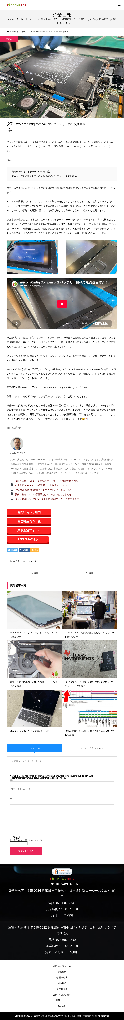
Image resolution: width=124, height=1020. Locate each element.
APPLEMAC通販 (27, 539)
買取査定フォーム (29, 530)
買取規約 (62, 971)
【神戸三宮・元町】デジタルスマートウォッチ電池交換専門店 (46, 480)
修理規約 (62, 983)
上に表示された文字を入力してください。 (28, 840)
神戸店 (9, 39)
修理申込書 (62, 977)
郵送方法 (62, 1005)
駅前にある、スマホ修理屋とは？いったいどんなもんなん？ (45, 494)
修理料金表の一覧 (29, 521)
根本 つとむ (17, 453)
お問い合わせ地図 (29, 512)
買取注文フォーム (62, 966)
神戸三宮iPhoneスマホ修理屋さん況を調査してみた (41, 485)
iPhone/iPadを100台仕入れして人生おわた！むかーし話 (43, 489)
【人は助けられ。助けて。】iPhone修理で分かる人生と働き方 (47, 498)
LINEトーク (62, 1000)
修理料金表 (62, 988)
